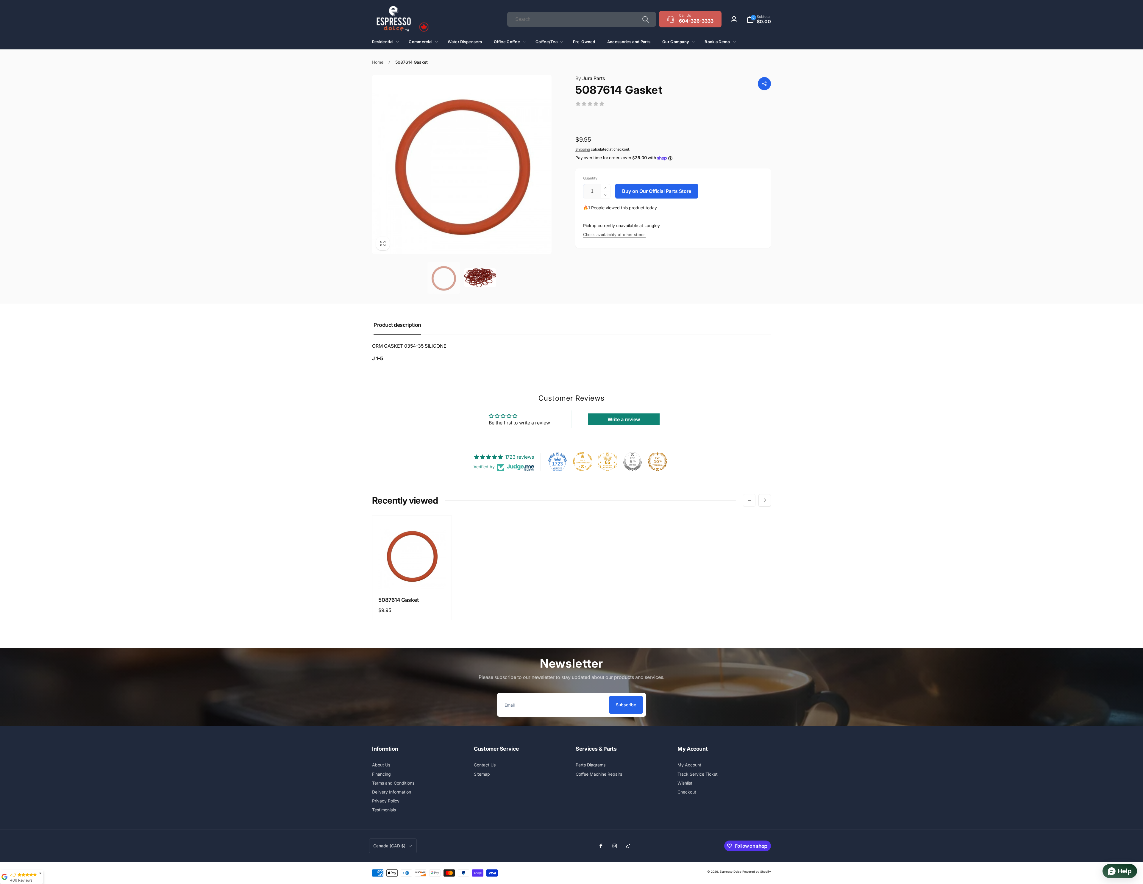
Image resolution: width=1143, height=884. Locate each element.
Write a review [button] (624, 419)
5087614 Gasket (398, 600)
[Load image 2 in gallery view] (480, 277)
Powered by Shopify (756, 871)
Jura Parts (590, 78)
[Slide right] (764, 500)
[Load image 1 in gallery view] (443, 278)
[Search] (646, 19)
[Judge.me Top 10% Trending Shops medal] (657, 461)
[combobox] (581, 19)
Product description (397, 325)
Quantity (590, 178)
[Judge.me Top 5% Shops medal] (632, 461)
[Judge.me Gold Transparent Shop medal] (582, 461)
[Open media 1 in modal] (462, 164)
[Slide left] (749, 500)
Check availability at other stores (614, 234)
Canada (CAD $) (389, 845)
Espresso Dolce (730, 871)
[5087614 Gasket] (412, 578)
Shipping (582, 149)
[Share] (764, 83)
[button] (759, 19)
